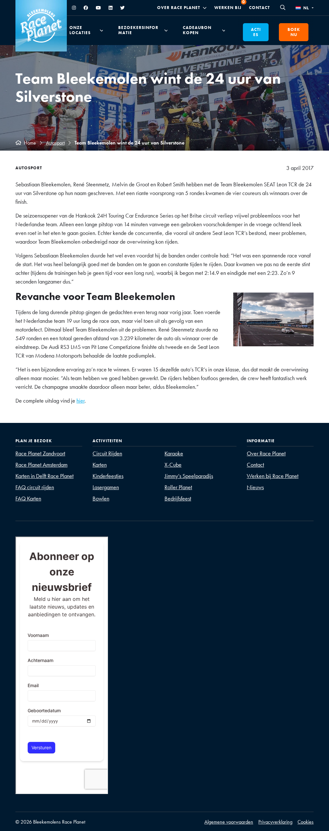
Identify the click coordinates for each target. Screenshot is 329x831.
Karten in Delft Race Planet (44, 476)
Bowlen (101, 498)
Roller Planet (178, 487)
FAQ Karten (28, 498)
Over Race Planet (178, 7)
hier (80, 400)
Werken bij (227, 7)
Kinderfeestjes (108, 476)
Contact (259, 7)
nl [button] (306, 8)
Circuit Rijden (107, 453)
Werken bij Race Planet (272, 476)
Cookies (306, 821)
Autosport (55, 142)
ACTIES (256, 32)
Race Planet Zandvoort (40, 453)
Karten (100, 464)
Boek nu (294, 32)
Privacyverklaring (275, 821)
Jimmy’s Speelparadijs (188, 476)
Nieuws (255, 487)
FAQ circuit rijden (34, 487)
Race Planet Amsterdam (41, 464)
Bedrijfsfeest (177, 498)
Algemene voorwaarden (228, 821)
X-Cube (173, 464)
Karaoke (173, 453)
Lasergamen (106, 487)
